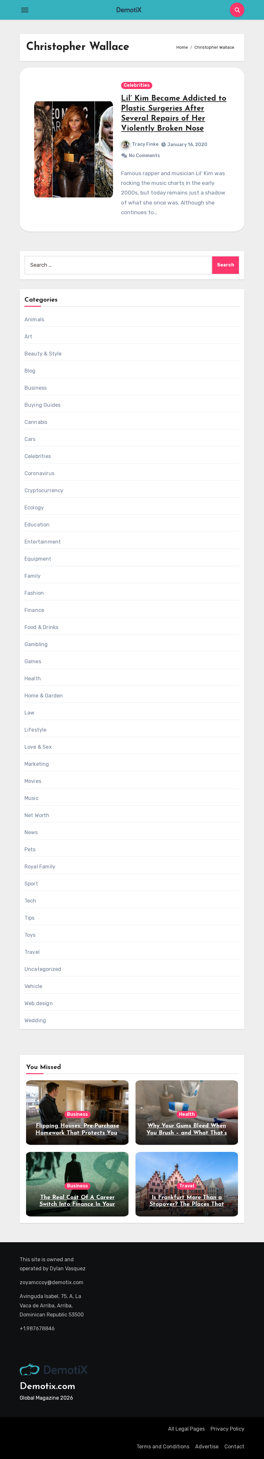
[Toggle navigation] (25, 10)
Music (31, 798)
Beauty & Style (43, 354)
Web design (38, 1003)
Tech (30, 901)
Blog (30, 371)
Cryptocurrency (44, 490)
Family (32, 576)
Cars (30, 439)
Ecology (34, 508)
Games (32, 661)
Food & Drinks (41, 627)
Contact (234, 1447)
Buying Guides (42, 405)
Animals (34, 319)
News (31, 832)
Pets (30, 849)
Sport (31, 884)
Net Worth (37, 815)
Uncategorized (42, 969)
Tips (29, 918)
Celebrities (137, 85)
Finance (34, 610)
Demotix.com (47, 1387)
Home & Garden (43, 696)
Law (29, 713)
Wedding (35, 1020)
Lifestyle (35, 730)
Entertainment (42, 542)
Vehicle (33, 986)
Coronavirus (39, 473)
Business (35, 388)
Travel (32, 952)
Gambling (36, 644)
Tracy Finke (145, 144)
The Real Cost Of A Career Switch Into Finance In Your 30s (77, 1204)
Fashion (34, 593)
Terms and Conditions (163, 1447)
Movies (32, 781)
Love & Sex (38, 747)
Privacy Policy (227, 1429)
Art (28, 337)
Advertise (207, 1447)
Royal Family (39, 867)
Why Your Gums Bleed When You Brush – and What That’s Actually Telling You (186, 1133)
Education (37, 525)
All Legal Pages (186, 1429)
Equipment (38, 559)
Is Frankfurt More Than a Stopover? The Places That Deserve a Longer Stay (187, 1204)
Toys (30, 935)
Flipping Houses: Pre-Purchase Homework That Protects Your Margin (77, 1133)
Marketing (36, 764)
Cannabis (36, 422)
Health (32, 678)
